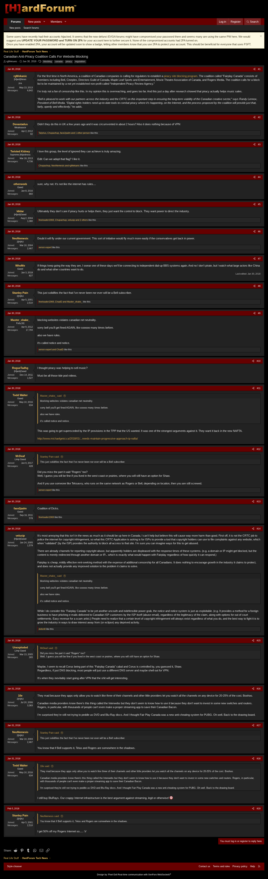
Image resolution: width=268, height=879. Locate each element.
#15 (259, 640)
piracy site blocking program (180, 76)
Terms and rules (221, 866)
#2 (259, 117)
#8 (259, 286)
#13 (259, 501)
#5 (259, 204)
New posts (34, 21)
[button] (44, 21)
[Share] (254, 69)
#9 (259, 313)
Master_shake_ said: (51, 395)
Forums (16, 21)
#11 (259, 388)
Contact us (204, 866)
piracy (69, 61)
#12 (259, 449)
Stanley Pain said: (49, 456)
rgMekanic (11, 61)
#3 (259, 144)
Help (252, 866)
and (51, 349)
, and (59, 165)
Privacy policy (239, 866)
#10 (259, 361)
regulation (80, 61)
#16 (259, 688)
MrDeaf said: (47, 648)
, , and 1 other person (64, 133)
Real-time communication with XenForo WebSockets (144, 874)
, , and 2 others (63, 220)
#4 (259, 177)
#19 (259, 808)
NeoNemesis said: (49, 816)
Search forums (31, 27)
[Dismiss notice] (260, 36)
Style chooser (14, 866)
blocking (47, 61)
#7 (259, 258)
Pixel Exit (112, 874)
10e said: (45, 766)
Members (56, 21)
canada (59, 61)
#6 (259, 231)
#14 (259, 528)
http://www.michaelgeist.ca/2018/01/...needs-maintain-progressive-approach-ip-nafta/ (87, 438)
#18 (259, 758)
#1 (259, 69)
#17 (259, 725)
